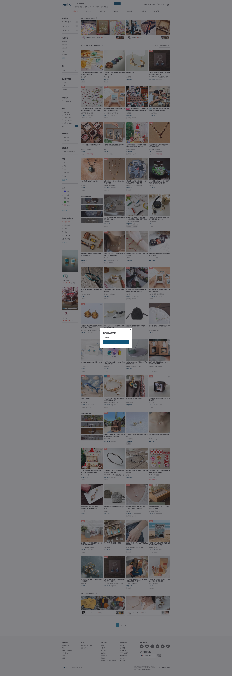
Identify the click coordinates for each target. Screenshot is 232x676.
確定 (116, 342)
